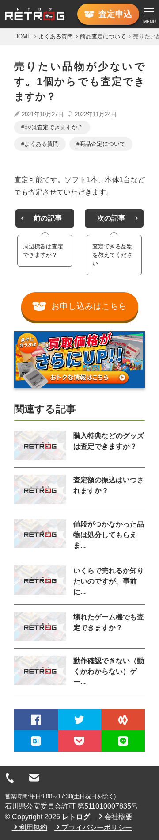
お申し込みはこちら (89, 306)
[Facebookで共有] (36, 719)
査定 (115, 14)
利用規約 (33, 827)
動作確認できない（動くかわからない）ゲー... (108, 671)
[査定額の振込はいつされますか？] (40, 489)
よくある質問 (41, 144)
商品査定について (102, 144)
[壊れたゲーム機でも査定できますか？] (40, 626)
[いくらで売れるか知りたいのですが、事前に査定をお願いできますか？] (40, 581)
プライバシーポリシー (96, 827)
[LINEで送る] (123, 741)
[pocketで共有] (80, 741)
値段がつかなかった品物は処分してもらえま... (108, 534)
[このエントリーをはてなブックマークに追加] (36, 741)
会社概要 (118, 817)
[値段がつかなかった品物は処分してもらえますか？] (40, 535)
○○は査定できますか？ (53, 127)
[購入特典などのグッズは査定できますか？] (40, 445)
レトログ (76, 817)
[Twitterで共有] (80, 719)
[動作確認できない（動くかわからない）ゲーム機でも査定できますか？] (40, 671)
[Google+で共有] (123, 719)
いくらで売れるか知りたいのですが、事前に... (108, 581)
